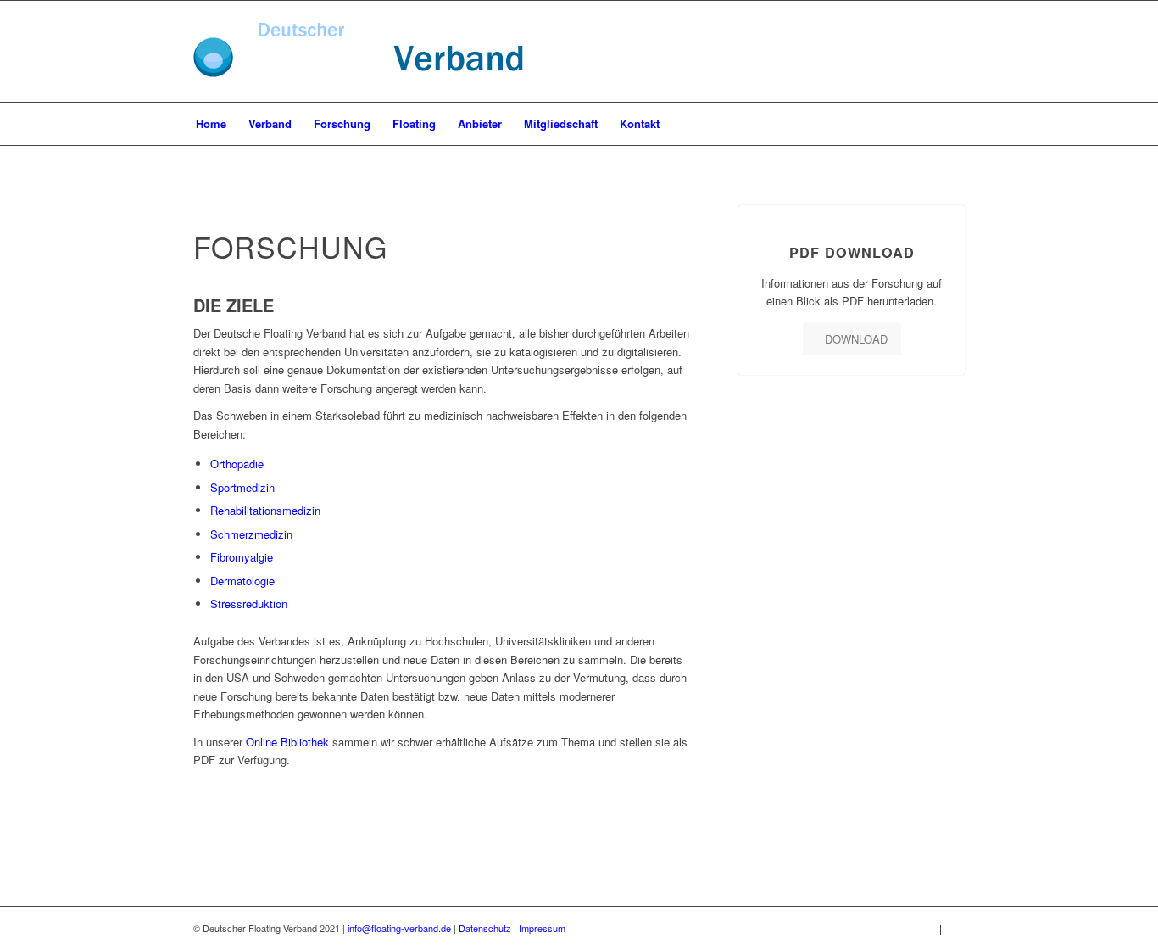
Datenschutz (485, 928)
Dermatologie (242, 581)
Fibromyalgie (241, 557)
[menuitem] (211, 124)
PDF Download (852, 252)
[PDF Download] (852, 205)
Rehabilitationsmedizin (265, 510)
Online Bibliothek (287, 742)
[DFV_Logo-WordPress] (358, 73)
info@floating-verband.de (399, 928)
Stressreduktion (248, 603)
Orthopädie (237, 463)
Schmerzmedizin (251, 534)
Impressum (542, 928)
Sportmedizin (242, 487)
